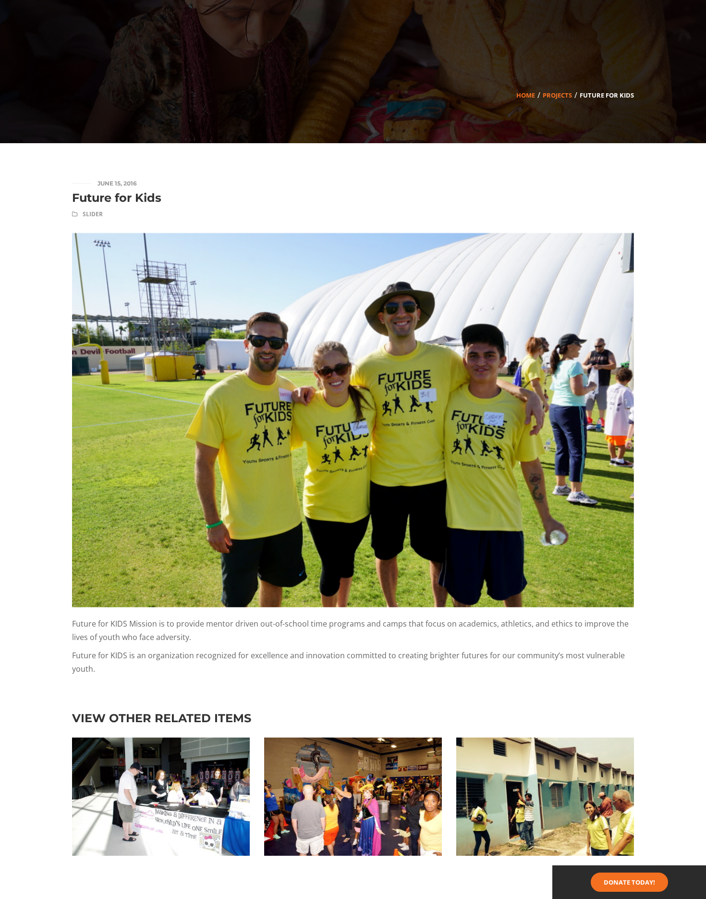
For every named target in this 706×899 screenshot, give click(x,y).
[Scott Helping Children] (161, 744)
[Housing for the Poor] (545, 744)
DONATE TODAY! (629, 882)
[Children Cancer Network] (353, 744)
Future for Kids (116, 198)
